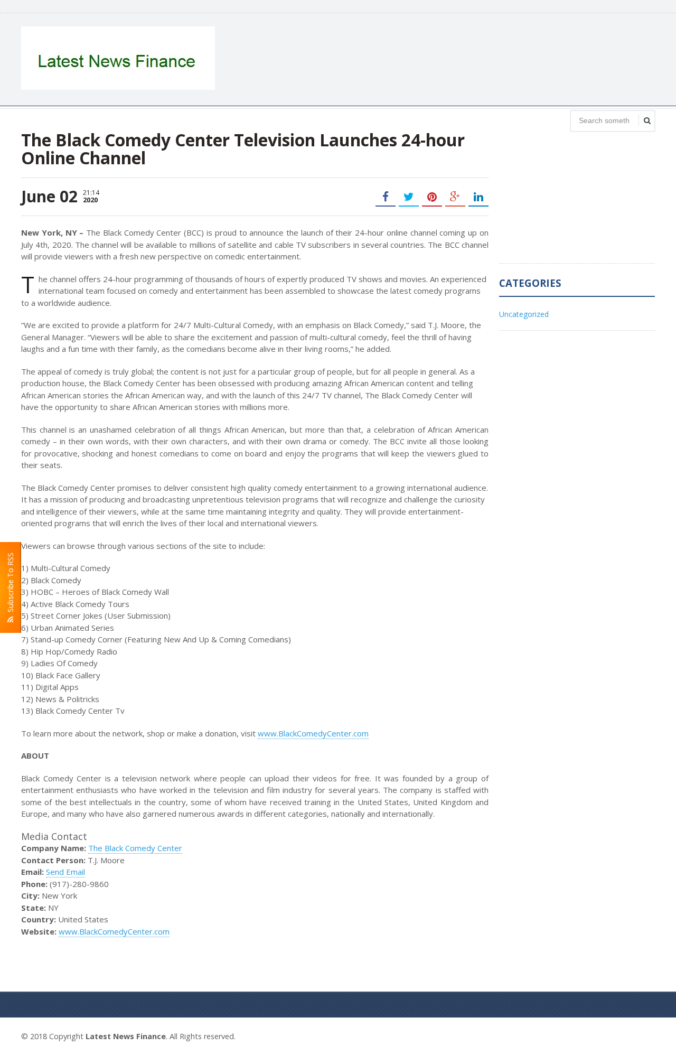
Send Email (65, 871)
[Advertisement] (462, 58)
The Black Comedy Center (135, 848)
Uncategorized (524, 314)
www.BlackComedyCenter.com (313, 733)
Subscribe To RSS (10, 585)
